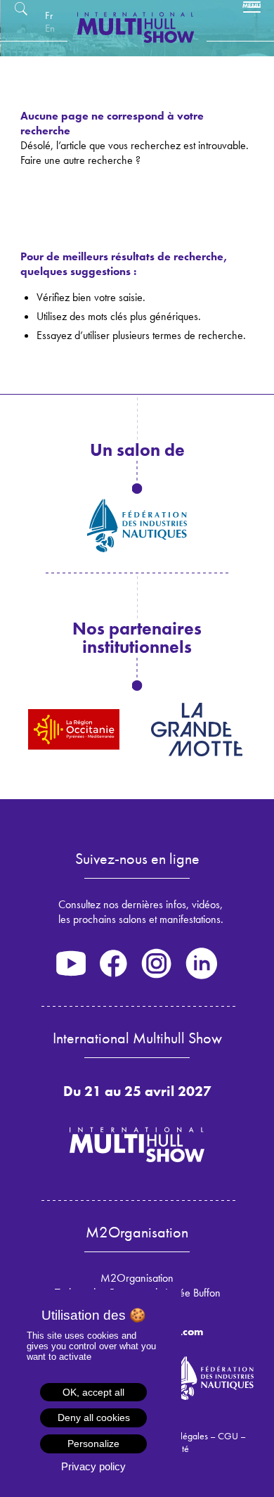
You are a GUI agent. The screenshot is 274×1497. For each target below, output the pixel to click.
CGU (228, 1435)
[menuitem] (49, 15)
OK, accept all (93, 1392)
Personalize (93, 1443)
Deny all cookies (94, 1417)
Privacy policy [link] (93, 1466)
